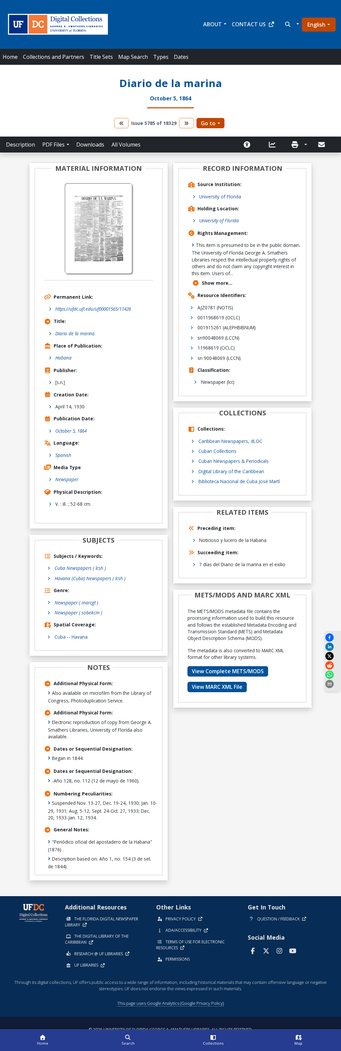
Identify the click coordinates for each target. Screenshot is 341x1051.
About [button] (212, 24)
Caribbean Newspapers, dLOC (230, 441)
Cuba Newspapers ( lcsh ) (80, 568)
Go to (208, 123)
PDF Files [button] (53, 144)
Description (20, 144)
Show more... (217, 283)
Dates (181, 56)
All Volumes (126, 144)
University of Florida (220, 196)
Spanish (63, 455)
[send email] (332, 684)
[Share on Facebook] (332, 637)
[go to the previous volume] (121, 123)
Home (10, 56)
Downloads (90, 144)
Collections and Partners (53, 56)
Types (161, 56)
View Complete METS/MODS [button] (228, 671)
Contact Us (249, 24)
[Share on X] (332, 656)
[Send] (322, 145)
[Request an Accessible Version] (249, 144)
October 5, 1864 (71, 431)
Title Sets (101, 56)
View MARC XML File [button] (217, 686)
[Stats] (274, 144)
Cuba (60, 637)
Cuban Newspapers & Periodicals (233, 461)
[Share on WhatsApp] (332, 675)
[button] (291, 24)
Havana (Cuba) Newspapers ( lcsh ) (90, 578)
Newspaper (66, 479)
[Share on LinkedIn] (332, 647)
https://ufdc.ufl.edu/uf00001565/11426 (93, 309)
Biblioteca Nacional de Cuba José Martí (239, 481)
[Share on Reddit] (332, 665)
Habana (63, 358)
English (316, 24)
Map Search (133, 56)
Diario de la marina (75, 333)
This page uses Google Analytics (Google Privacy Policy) (170, 1003)
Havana (80, 637)
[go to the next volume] (186, 123)
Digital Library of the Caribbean (231, 471)
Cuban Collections (217, 451)
